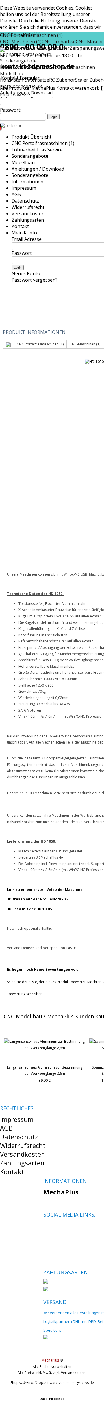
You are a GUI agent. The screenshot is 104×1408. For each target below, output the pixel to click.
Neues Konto (10, 125)
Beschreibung (27, 557)
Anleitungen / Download (38, 169)
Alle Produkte (15, 88)
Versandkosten (28, 213)
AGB (16, 194)
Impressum (24, 188)
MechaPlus (43, 88)
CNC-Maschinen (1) (85, 344)
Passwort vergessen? (34, 280)
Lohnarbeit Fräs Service (37, 149)
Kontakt (65, 88)
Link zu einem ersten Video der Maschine (45, 889)
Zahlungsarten (28, 220)
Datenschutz (25, 201)
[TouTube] (67, 1228)
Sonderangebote (30, 156)
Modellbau (11, 73)
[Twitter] (57, 1228)
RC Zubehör (62, 80)
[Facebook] (47, 1228)
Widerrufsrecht (28, 207)
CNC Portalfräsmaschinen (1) (31, 35)
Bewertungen (75, 557)
